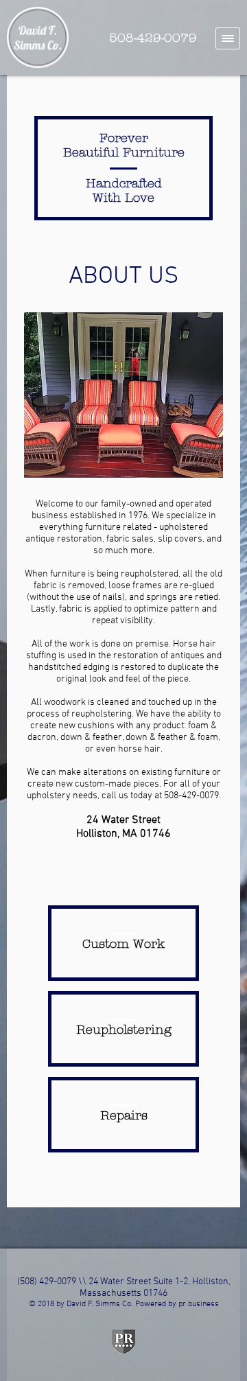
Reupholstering (124, 1030)
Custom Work (123, 944)
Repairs (124, 1116)
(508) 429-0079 (46, 1282)
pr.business (198, 1304)
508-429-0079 (153, 38)
